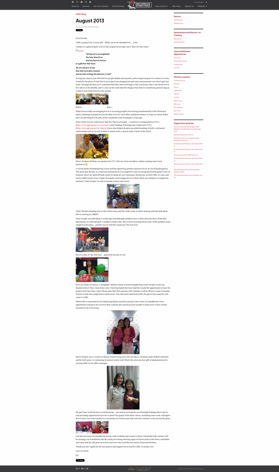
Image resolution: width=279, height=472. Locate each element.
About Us (75, 6)
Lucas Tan (177, 57)
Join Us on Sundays (100, 6)
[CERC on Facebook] (73, 2)
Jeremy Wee (178, 90)
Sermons (86, 6)
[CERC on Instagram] (86, 2)
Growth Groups (118, 6)
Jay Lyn (176, 87)
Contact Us (199, 468)
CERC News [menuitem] (176, 6)
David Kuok (177, 39)
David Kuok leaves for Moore (183, 135)
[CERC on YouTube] (82, 2)
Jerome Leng (178, 20)
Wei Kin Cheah (178, 114)
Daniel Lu (177, 84)
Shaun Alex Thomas (180, 61)
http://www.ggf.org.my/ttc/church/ (91, 128)
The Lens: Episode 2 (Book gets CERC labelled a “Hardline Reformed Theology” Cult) (187, 129)
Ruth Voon (177, 111)
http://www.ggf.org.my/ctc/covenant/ (92, 125)
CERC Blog (81, 14)
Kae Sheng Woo (179, 42)
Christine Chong (179, 80)
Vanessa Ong (178, 23)
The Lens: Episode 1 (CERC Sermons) (186, 155)
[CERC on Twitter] (77, 2)
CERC (139, 5)
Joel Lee (176, 94)
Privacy (193, 468)
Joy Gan (95, 27)
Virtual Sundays (199, 2)
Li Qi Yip (176, 68)
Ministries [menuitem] (201, 6)
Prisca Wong (178, 107)
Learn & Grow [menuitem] (160, 6)
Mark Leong (178, 101)
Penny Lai (177, 104)
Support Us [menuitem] (189, 6)
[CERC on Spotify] (90, 2)
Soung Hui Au (178, 64)
